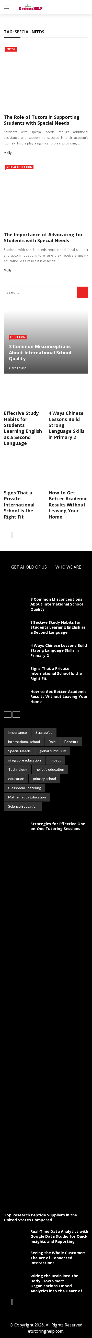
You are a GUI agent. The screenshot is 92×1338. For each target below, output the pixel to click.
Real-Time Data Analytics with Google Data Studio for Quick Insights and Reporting (59, 1236)
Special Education (19, 167)
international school (24, 741)
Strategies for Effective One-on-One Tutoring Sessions (58, 826)
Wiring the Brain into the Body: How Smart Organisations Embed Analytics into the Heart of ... (58, 1283)
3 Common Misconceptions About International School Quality (56, 604)
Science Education (23, 806)
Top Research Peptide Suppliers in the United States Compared (40, 1217)
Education (17, 337)
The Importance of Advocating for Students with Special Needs (43, 237)
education (16, 778)
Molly (8, 153)
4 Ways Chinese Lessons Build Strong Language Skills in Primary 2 (58, 650)
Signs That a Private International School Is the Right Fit (19, 505)
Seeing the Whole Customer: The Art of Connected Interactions (57, 1257)
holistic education (50, 769)
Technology (17, 769)
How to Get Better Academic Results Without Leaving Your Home (68, 505)
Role (52, 741)
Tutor (11, 49)
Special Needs (19, 751)
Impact (55, 760)
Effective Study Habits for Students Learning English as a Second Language (23, 428)
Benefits (71, 741)
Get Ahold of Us (29, 567)
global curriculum (52, 751)
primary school (44, 778)
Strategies (44, 732)
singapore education (24, 760)
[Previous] (8, 535)
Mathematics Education (27, 797)
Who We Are (68, 567)
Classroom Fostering (24, 788)
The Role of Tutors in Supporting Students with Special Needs (41, 120)
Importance (17, 732)
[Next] (16, 535)
